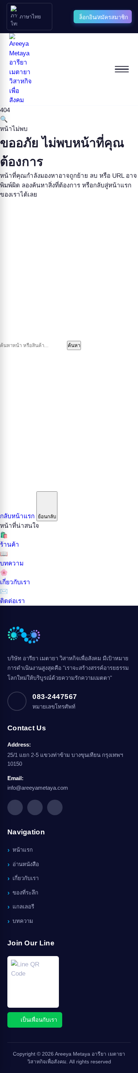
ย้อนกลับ (47, 516)
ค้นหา (74, 345)
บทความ (23, 921)
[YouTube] (55, 807)
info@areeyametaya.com (37, 788)
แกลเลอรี (23, 906)
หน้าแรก (23, 850)
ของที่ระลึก (25, 892)
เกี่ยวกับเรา (26, 878)
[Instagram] (35, 807)
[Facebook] (15, 807)
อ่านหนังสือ (26, 864)
